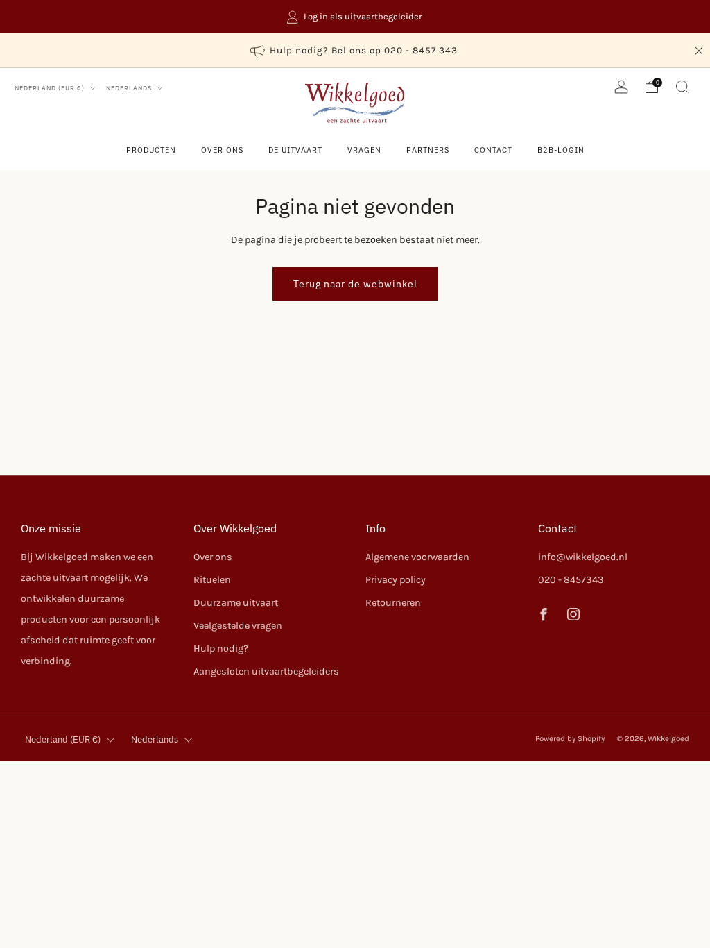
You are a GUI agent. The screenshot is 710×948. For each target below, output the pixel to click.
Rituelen (212, 580)
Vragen (364, 150)
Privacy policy (395, 580)
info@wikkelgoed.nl (582, 557)
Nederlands (130, 88)
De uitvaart (295, 150)
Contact (493, 150)
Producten (151, 150)
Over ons (222, 150)
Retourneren (393, 603)
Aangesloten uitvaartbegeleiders (266, 671)
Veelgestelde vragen (237, 626)
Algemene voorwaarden (417, 557)
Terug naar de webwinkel (355, 284)
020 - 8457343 (571, 580)
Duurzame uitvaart (235, 603)
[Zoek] (682, 87)
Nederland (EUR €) (51, 88)
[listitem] (355, 16)
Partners (427, 150)
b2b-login (561, 150)
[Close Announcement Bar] (699, 50)
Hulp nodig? (220, 648)
